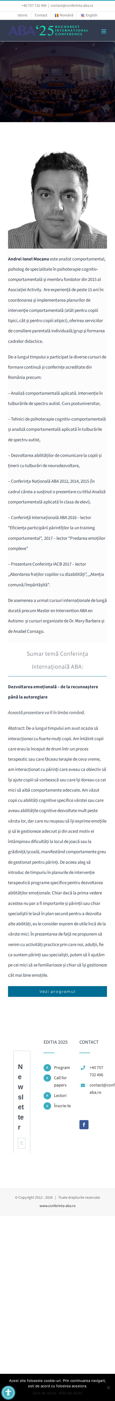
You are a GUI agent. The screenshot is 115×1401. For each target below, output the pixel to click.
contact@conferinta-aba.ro (72, 5)
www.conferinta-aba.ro (58, 1206)
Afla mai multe (70, 1393)
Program (62, 1068)
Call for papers (60, 1081)
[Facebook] (84, 1124)
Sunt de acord (44, 1393)
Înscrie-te (62, 1106)
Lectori (60, 1096)
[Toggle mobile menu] (104, 31)
